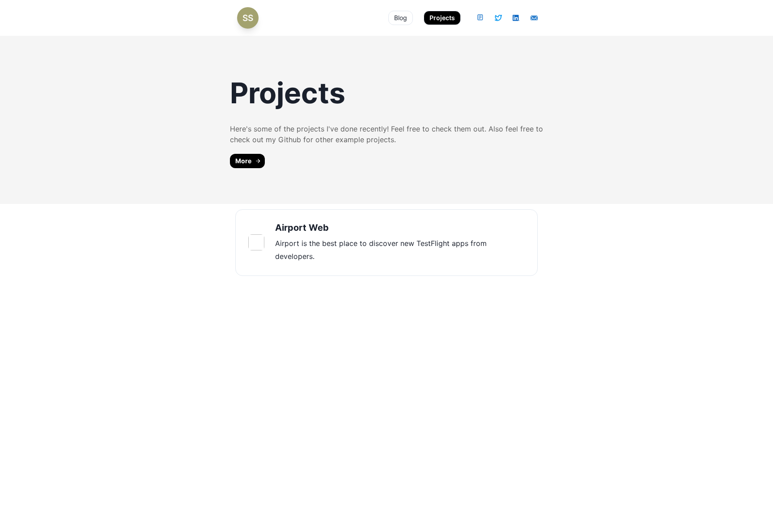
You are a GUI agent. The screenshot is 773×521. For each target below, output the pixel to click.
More (243, 161)
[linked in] (516, 18)
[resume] (480, 18)
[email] (534, 18)
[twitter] (498, 18)
